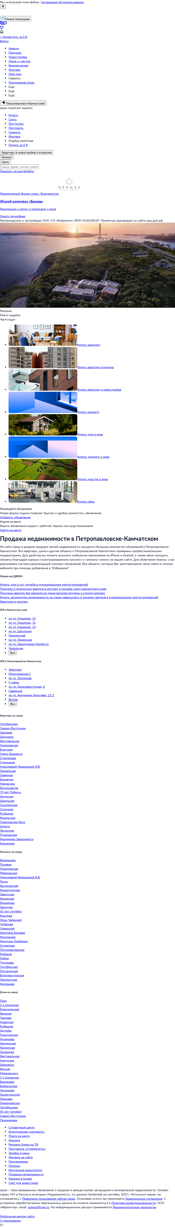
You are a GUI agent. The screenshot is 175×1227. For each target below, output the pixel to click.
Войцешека (8, 860)
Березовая (7, 1082)
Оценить (14, 132)
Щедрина (6, 737)
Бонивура (6, 779)
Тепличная (7, 830)
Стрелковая (8, 758)
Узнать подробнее (12, 216)
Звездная (6, 907)
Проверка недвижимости (26, 1174)
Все (12, 653)
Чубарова (6, 924)
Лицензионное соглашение (143, 1199)
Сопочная (6, 809)
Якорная (6, 1013)
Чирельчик (16, 648)
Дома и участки (19, 61)
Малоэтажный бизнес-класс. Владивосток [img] (29, 193)
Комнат (7, 157)
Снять (13, 119)
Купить (13, 115)
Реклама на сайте (21, 1157)
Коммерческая (18, 65)
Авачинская (8, 1043)
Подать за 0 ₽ (18, 145)
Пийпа (4, 958)
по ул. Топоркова (20, 678)
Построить (16, 128)
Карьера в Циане (20, 1178)
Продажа (15, 53)
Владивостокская (12, 975)
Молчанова (8, 937)
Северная (6, 775)
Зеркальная (8, 771)
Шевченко (7, 1065)
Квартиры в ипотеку (14, 601)
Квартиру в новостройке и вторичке (27, 152)
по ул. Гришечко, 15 (22, 618)
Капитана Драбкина (14, 941)
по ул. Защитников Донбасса (29, 644)
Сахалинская (9, 805)
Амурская (6, 796)
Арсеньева (7, 984)
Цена (5, 162)
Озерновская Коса (12, 822)
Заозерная (7, 1052)
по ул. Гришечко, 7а (22, 623)
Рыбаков (6, 954)
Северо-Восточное (13, 728)
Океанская (7, 928)
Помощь (14, 1166)
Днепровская (9, 745)
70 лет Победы (10, 792)
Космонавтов (9, 788)
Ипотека (14, 70)
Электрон (15, 669)
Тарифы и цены (19, 1153)
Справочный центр (22, 1127)
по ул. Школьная (20, 631)
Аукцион (14, 1140)
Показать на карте (12, 171)
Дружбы (6, 1030)
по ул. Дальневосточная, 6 (27, 687)
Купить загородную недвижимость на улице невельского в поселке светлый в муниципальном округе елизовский (79, 597)
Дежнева (6, 1099)
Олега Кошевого (11, 754)
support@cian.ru (38, 1207)
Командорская (10, 890)
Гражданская (9, 1035)
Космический (9, 886)
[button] (87, 205)
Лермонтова (8, 980)
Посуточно (16, 124)
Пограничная (9, 971)
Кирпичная (7, 1048)
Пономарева (8, 1120)
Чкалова (5, 1018)
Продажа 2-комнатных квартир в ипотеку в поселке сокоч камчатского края (53, 589)
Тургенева (7, 962)
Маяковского (9, 1073)
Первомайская (10, 1103)
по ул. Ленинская (20, 640)
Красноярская (9, 1009)
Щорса (5, 826)
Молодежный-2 (20, 674)
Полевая (6, 864)
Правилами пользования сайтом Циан (48, 1199)
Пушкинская (8, 835)
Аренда (14, 48)
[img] (69, 193)
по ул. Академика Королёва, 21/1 (31, 695)
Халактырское (10, 1094)
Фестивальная (9, 741)
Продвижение (18, 1161)
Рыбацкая (6, 813)
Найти (29, 171)
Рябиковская (8, 873)
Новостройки (18, 57)
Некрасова (7, 784)
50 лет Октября (11, 911)
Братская (6, 749)
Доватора (6, 1022)
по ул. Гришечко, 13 (22, 627)
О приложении (10, 1220)
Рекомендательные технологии (134, 1207)
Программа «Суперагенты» (27, 1149)
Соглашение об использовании (62, 2)
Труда (4, 881)
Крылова (6, 916)
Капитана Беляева (12, 933)
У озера (14, 682)
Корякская (7, 898)
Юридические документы (26, 1132)
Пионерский (17, 635)
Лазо (3, 1001)
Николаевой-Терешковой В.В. (20, 766)
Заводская (7, 894)
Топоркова (7, 1090)
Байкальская (8, 1086)
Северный (15, 691)
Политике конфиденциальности (133, 1203)
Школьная (7, 801)
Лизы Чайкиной (11, 920)
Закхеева (6, 732)
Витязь (13, 699)
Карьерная (7, 843)
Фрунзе (5, 1069)
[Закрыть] (3, 6)
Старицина (7, 762)
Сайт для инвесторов (23, 1183)
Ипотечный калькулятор (25, 1170)
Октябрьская (9, 724)
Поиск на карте (19, 1136)
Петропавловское (12, 950)
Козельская (7, 818)
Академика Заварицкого (17, 839)
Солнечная (7, 945)
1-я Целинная (9, 1077)
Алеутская (7, 1060)
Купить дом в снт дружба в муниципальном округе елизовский (44, 584)
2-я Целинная (9, 1005)
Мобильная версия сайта (17, 1216)
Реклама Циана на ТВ (23, 1144)
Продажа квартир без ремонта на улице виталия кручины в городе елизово (52, 593)
